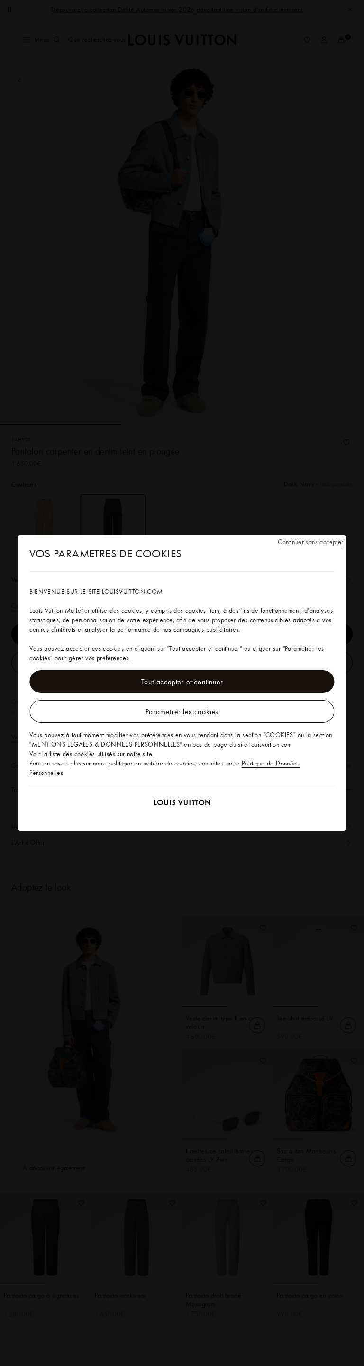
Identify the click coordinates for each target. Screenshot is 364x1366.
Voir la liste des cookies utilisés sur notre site (90, 753)
